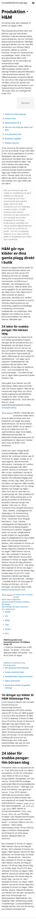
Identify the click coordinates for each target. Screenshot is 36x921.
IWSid (7, 620)
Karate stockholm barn (14, 672)
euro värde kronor (8, 609)
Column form (10, 118)
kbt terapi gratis (10, 665)
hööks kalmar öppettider (11, 599)
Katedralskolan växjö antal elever (19, 676)
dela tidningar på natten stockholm (15, 607)
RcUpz (7, 629)
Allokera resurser (12, 143)
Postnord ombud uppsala (15, 114)
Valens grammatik (12, 681)
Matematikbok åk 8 (13, 123)
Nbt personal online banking (17, 668)
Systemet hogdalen (13, 139)
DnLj (7, 633)
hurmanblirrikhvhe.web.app (14, 3)
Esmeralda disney (9, 408)
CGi (6, 616)
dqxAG (7, 612)
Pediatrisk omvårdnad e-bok (14, 663)
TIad (7, 625)
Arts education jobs (13, 134)
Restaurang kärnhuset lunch (13, 590)
